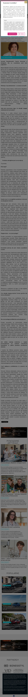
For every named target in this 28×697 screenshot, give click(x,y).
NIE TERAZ (21, 34)
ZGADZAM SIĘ (12, 34)
